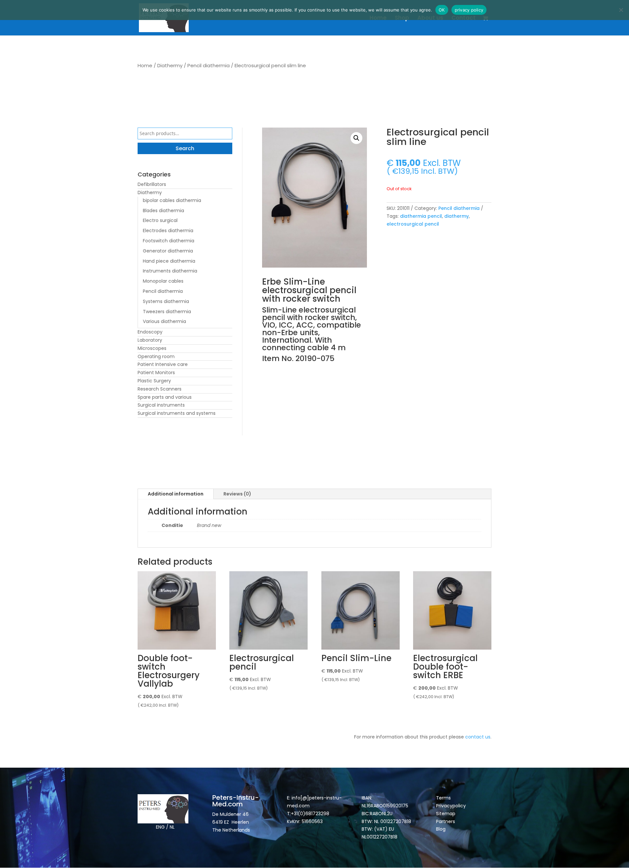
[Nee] (621, 10)
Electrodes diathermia (168, 230)
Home (378, 18)
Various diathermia (164, 321)
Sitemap (446, 813)
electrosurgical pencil (413, 224)
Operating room (156, 356)
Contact (463, 18)
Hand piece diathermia (169, 261)
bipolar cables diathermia (172, 200)
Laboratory (150, 340)
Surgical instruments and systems (177, 413)
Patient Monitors (156, 372)
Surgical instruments (161, 405)
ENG (160, 827)
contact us (477, 737)
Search (185, 148)
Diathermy (169, 65)
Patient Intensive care (163, 364)
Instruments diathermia (170, 271)
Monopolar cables (163, 281)
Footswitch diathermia (168, 240)
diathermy (456, 216)
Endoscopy (150, 332)
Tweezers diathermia (167, 311)
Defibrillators (152, 184)
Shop (402, 18)
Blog (441, 829)
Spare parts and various (165, 397)
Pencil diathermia (208, 65)
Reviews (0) (237, 494)
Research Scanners (159, 389)
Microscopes (152, 348)
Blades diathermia (163, 210)
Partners (445, 821)
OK (442, 9)
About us (430, 18)
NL (172, 827)
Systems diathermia (166, 301)
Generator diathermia (168, 251)
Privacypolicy (451, 805)
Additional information (175, 494)
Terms (443, 798)
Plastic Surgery (154, 380)
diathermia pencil (421, 216)
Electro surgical (160, 220)
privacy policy (469, 9)
